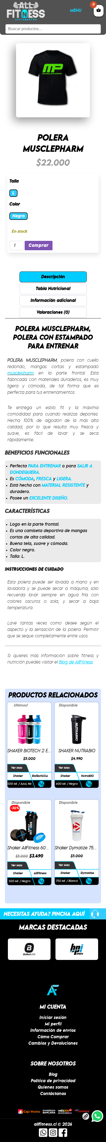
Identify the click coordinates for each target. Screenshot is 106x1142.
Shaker (18, 776)
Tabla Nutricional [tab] (53, 289)
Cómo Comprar (53, 1037)
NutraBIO (87, 776)
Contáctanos (53, 1094)
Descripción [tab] (53, 277)
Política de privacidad (53, 1081)
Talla (14, 181)
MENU (75, 11)
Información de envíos (53, 1031)
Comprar (39, 246)
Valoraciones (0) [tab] (53, 312)
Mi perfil (53, 1024)
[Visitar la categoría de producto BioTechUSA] (29, 949)
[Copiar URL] (86, 1117)
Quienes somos (53, 1087)
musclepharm (20, 373)
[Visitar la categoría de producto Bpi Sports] (76, 949)
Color (14, 204)
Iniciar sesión (53, 1018)
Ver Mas (16, 768)
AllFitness (40, 873)
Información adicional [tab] (53, 301)
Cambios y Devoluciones (53, 1043)
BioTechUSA (40, 776)
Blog (53, 1075)
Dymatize (87, 873)
